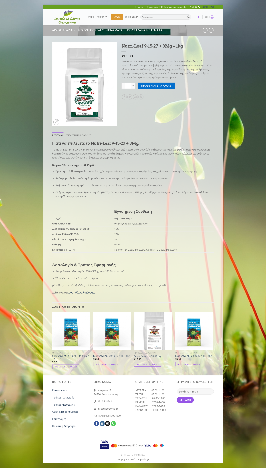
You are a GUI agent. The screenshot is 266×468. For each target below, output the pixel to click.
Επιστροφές (59, 419)
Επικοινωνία (152, 7)
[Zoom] (56, 122)
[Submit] (188, 17)
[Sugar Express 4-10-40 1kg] (153, 331)
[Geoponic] (67, 17)
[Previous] (52, 343)
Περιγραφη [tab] (57, 135)
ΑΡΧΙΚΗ (91, 17)
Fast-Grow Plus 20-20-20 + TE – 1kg (193, 356)
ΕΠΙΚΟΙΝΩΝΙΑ (131, 17)
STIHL (117, 17)
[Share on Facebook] (124, 96)
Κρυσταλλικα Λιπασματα (144, 30)
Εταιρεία (139, 7)
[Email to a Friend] (135, 96)
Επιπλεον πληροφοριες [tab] (78, 135)
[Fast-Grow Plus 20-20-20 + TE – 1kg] (194, 331)
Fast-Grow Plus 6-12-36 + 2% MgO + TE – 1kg (70, 357)
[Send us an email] (196, 7)
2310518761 (208, 7)
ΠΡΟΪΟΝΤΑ (102, 17)
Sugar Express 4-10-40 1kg (147, 356)
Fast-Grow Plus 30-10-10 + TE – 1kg (111, 356)
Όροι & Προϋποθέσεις (65, 411)
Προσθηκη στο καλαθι (156, 85)
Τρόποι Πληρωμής (63, 397)
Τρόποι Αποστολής (63, 404)
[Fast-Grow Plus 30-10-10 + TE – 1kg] (112, 331)
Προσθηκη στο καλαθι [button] (66, 367)
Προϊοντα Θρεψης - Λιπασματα (100, 30)
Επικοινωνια (138, 455)
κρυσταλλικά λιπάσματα (81, 292)
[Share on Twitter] (129, 96)
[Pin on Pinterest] (140, 96)
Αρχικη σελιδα (62, 30)
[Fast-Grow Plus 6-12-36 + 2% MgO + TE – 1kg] (71, 331)
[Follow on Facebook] (190, 7)
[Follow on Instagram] (193, 7)
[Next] (213, 343)
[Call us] (199, 7)
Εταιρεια (125, 455)
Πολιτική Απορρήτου (64, 426)
